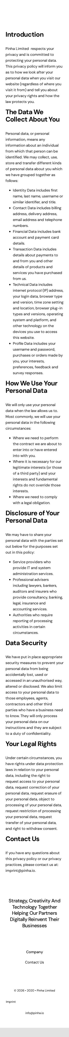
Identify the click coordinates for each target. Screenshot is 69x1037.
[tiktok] (24, 936)
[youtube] (51, 936)
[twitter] (31, 936)
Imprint (11, 1002)
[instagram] (37, 936)
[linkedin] (44, 936)
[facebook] (18, 936)
